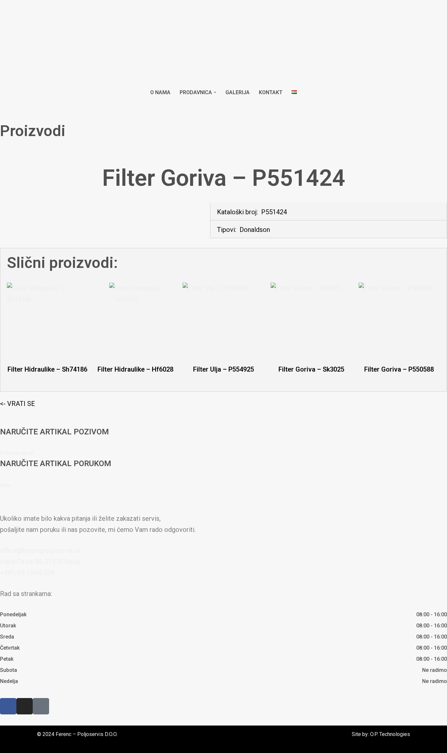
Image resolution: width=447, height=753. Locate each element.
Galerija (237, 92)
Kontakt (270, 92)
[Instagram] (24, 706)
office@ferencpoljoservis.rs (40, 550)
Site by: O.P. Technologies (381, 734)
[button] (215, 92)
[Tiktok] (41, 706)
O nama (160, 92)
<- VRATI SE (17, 404)
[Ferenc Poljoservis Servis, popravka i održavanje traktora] (223, 42)
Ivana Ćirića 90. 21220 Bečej (40, 562)
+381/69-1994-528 (27, 573)
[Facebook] (8, 706)
